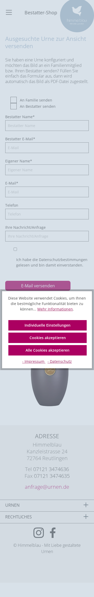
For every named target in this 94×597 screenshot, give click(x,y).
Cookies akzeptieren (48, 337)
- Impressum (33, 361)
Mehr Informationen (55, 309)
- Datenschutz (60, 361)
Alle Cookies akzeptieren (47, 350)
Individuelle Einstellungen (47, 325)
